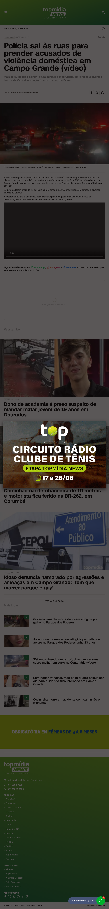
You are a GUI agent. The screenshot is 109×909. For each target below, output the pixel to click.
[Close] (106, 420)
